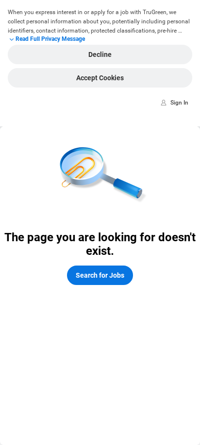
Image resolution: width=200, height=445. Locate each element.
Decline (100, 54)
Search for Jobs (100, 275)
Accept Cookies (100, 78)
